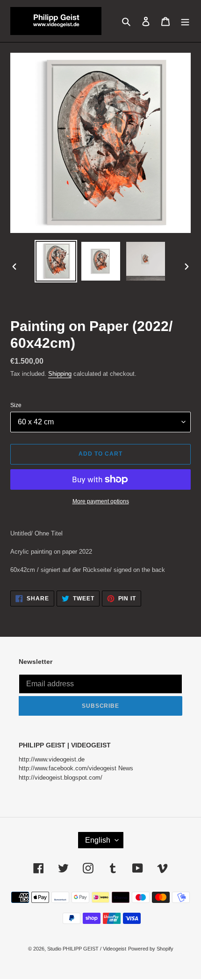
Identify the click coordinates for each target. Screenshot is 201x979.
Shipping (60, 373)
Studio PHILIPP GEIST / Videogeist (86, 948)
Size (16, 405)
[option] (56, 261)
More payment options (100, 501)
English (97, 840)
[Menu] (185, 20)
